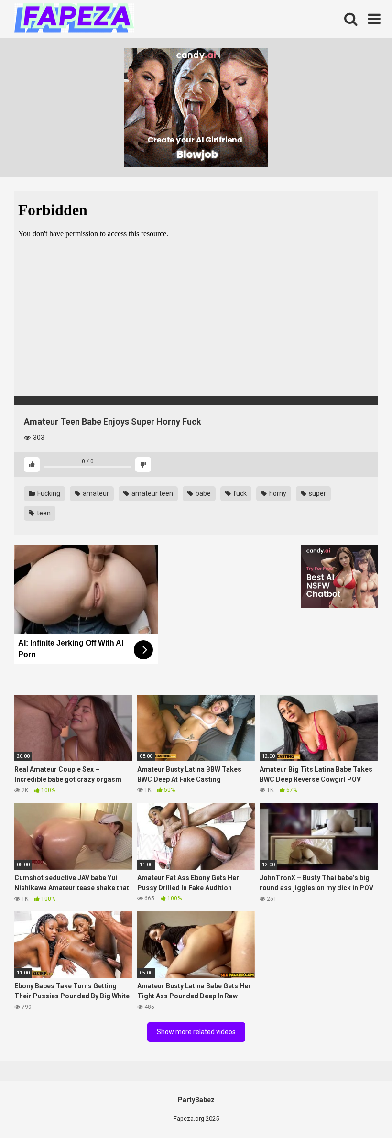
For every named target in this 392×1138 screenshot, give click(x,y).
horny (277, 493)
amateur (95, 493)
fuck (239, 493)
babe (202, 493)
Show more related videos (196, 1032)
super (316, 493)
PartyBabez (196, 1100)
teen (43, 513)
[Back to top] (360, 1109)
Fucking (48, 493)
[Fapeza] (74, 19)
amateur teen (151, 493)
